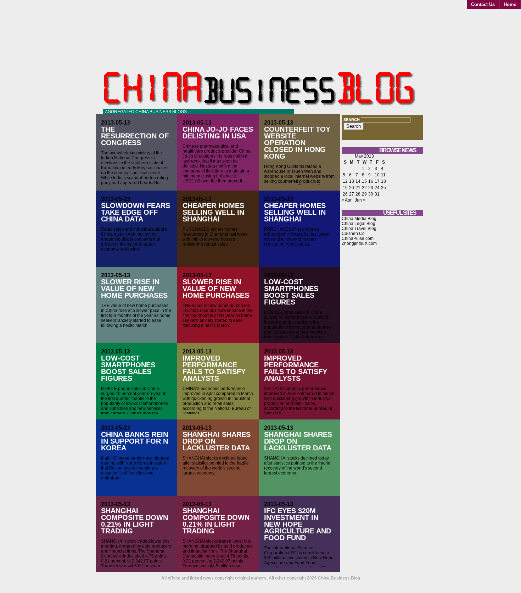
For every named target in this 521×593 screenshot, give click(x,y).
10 (377, 174)
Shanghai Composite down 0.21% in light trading (134, 521)
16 (370, 181)
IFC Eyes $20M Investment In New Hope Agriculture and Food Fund (297, 524)
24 (377, 187)
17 (377, 181)
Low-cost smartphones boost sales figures (291, 292)
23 (370, 187)
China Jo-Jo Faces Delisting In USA (218, 132)
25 (383, 187)
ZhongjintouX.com (359, 243)
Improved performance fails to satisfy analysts (214, 368)
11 (383, 174)
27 (351, 194)
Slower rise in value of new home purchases (134, 288)
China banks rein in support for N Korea (134, 441)
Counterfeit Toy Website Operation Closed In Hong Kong (297, 142)
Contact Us (483, 4)
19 (345, 187)
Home (510, 4)
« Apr (347, 200)
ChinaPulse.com (358, 238)
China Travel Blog (359, 228)
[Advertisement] (382, 372)
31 (377, 194)
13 (351, 181)
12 (345, 181)
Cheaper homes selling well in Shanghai (213, 212)
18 (383, 181)
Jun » (360, 200)
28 (357, 194)
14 (357, 181)
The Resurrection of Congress (135, 136)
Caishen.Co (353, 233)
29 (364, 194)
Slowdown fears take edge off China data (135, 212)
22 (364, 187)
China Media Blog (359, 218)
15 (364, 181)
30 (370, 194)
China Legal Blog (358, 223)
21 (357, 187)
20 (351, 187)
